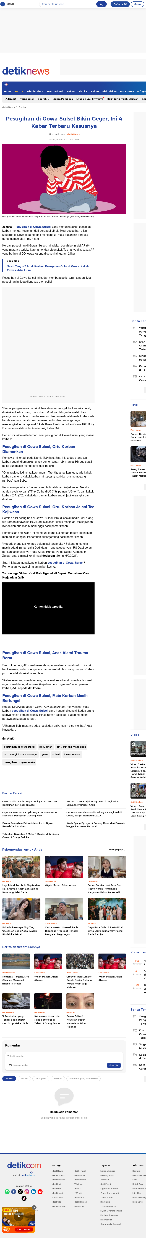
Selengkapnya (116, 849)
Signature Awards (109, 1188)
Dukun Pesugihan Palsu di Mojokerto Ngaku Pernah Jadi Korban (27, 825)
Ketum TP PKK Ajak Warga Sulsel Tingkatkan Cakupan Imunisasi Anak (92, 803)
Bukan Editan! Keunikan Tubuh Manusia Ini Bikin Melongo (76, 1021)
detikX (83, 91)
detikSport (57, 1193)
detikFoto (79, 1197)
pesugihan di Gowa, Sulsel (65, 562)
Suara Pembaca (63, 98)
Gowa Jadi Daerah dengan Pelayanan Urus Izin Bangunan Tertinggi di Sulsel (29, 803)
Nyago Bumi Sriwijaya (89, 98)
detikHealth (80, 1179)
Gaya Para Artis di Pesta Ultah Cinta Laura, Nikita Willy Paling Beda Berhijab (105, 931)
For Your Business (109, 1215)
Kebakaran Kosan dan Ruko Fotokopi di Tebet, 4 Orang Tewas (47, 1020)
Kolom (95, 91)
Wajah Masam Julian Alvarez (61, 885)
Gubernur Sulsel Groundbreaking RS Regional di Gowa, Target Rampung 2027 (94, 814)
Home (8, 91)
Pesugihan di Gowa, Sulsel (33, 227)
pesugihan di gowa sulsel (19, 746)
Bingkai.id (105, 1202)
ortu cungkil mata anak (71, 746)
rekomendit (106, 1219)
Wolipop (78, 1184)
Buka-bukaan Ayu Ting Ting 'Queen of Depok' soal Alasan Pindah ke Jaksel (19, 931)
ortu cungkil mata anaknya (20, 754)
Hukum (71, 91)
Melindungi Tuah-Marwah (122, 98)
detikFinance (58, 1179)
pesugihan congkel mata (19, 762)
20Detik (78, 1193)
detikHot (56, 1188)
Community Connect (110, 1224)
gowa (44, 754)
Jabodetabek (35, 91)
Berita (19, 91)
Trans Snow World (109, 1193)
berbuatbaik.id (107, 1171)
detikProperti (59, 1206)
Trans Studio (106, 1197)
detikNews (8, 107)
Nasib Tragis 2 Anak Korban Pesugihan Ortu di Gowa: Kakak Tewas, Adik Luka (48, 268)
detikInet (56, 1184)
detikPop (79, 1206)
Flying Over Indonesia (111, 1211)
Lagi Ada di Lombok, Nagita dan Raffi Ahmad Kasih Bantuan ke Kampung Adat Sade (21, 888)
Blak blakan (109, 91)
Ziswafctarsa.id (108, 1206)
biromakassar (72, 754)
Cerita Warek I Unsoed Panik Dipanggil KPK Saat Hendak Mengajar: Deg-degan (61, 931)
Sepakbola (57, 1197)
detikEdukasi (58, 1175)
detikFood (79, 1175)
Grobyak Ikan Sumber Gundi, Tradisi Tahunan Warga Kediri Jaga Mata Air (79, 982)
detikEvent (105, 1184)
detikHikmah (80, 1202)
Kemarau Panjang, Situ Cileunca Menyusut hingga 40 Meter (15, 980)
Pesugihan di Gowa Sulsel (26, 447)
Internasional (54, 91)
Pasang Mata (107, 1175)
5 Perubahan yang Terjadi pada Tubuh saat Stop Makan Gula (15, 1020)
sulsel (56, 754)
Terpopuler (27, 98)
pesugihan (45, 746)
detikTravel (80, 1171)
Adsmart (11, 98)
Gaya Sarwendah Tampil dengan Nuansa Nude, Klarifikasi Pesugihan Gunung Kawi (29, 814)
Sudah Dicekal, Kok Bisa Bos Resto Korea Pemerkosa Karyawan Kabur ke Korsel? (104, 888)
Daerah (42, 98)
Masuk (137, 4)
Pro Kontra (127, 91)
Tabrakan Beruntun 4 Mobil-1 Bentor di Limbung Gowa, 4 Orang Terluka (30, 836)
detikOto (56, 1202)
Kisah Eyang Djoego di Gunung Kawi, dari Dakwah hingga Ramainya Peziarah (95, 825)
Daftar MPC (120, 4)
